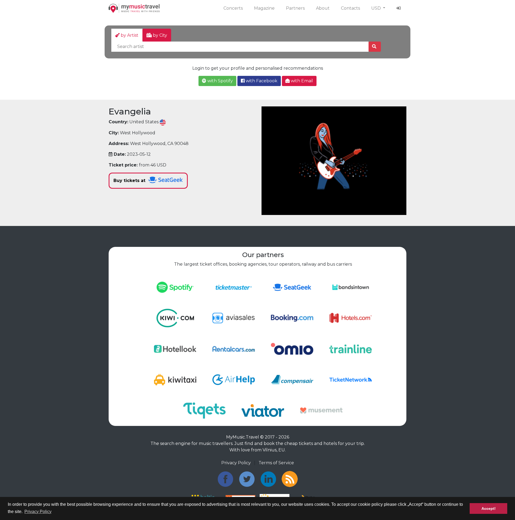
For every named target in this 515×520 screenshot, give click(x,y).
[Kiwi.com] (175, 317)
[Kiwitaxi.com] (175, 379)
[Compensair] (292, 379)
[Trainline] (350, 348)
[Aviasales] (233, 317)
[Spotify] (175, 286)
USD (376, 8)
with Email (301, 80)
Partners (295, 8)
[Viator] (263, 410)
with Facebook (261, 80)
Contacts (350, 8)
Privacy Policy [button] (38, 511)
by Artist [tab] (129, 35)
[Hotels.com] (350, 317)
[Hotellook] (175, 348)
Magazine (264, 8)
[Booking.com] (292, 317)
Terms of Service (276, 462)
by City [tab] (159, 35)
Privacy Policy (236, 462)
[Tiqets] (204, 410)
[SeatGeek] (292, 286)
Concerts (233, 8)
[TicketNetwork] (350, 379)
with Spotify (219, 80)
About (323, 8)
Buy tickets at (130, 180)
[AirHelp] (233, 379)
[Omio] (292, 348)
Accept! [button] (488, 508)
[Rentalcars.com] (233, 348)
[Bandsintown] (350, 286)
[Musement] (321, 410)
